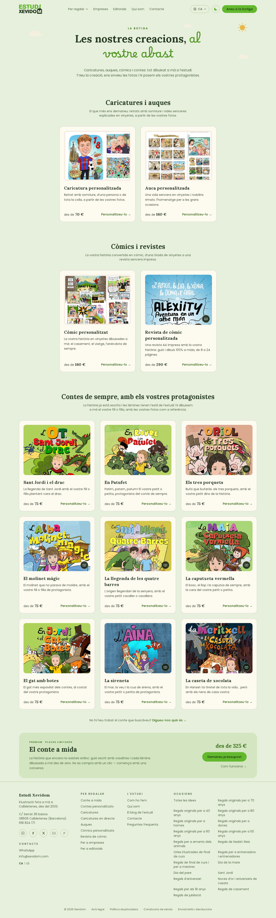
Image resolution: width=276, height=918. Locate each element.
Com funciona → (234, 766)
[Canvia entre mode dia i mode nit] (216, 9)
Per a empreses (92, 842)
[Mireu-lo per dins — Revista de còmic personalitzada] (178, 300)
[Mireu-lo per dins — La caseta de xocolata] (219, 648)
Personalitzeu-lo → (116, 214)
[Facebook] (33, 833)
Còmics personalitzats (97, 830)
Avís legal (97, 909)
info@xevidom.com (34, 856)
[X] (43, 833)
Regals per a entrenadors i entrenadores (237, 854)
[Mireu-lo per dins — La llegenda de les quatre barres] (138, 546)
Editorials (119, 9)
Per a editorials (92, 848)
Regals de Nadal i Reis (234, 842)
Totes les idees (185, 800)
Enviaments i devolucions (195, 909)
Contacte (156, 9)
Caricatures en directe (98, 818)
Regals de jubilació (187, 895)
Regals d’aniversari (187, 879)
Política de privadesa (124, 909)
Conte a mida (91, 800)
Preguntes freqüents (142, 824)
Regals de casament (233, 889)
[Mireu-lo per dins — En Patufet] (138, 450)
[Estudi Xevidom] (30, 9)
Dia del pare (182, 873)
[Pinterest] (64, 833)
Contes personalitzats (97, 806)
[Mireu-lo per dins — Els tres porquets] (219, 450)
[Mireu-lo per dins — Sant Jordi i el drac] (57, 450)
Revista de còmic (94, 836)
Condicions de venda (158, 909)
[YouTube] (54, 833)
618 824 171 (27, 823)
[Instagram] (23, 833)
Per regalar (76, 9)
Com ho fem (137, 800)
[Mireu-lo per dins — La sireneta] (138, 648)
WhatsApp (26, 850)
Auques (86, 824)
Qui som (138, 9)
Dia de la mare (229, 862)
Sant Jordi (225, 873)
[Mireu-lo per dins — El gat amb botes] (57, 648)
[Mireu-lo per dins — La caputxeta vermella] (219, 546)
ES (28, 863)
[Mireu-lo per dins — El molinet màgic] (57, 546)
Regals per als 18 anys (190, 889)
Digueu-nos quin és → (169, 720)
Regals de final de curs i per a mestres (191, 864)
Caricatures (89, 812)
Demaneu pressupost (224, 757)
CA (21, 863)
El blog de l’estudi (140, 812)
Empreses (100, 9)
